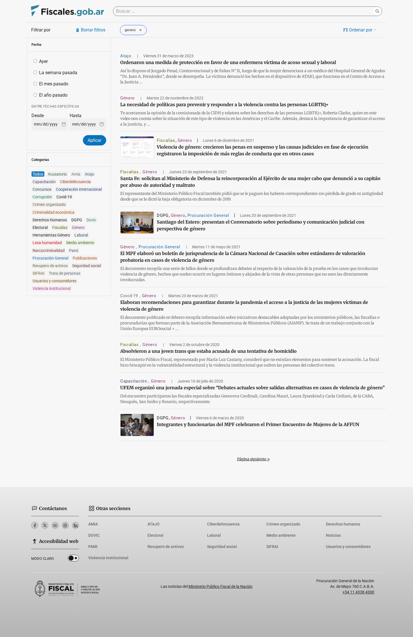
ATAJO (154, 524)
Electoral (156, 535)
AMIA (93, 524)
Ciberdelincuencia (223, 524)
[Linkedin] (75, 525)
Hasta (75, 115)
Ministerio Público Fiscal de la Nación (221, 586)
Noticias (333, 535)
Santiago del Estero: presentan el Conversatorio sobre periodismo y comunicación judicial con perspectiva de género (260, 225)
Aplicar (94, 140)
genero (130, 30)
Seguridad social (222, 546)
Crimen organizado (283, 524)
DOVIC (94, 535)
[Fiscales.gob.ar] (67, 11)
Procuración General (208, 215)
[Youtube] (55, 525)
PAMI (92, 546)
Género (128, 98)
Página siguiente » (253, 459)
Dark (73, 559)
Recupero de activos (166, 546)
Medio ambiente (281, 535)
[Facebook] (34, 525)
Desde (37, 115)
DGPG (163, 215)
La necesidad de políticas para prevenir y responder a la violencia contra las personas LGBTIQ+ (224, 104)
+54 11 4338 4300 (358, 592)
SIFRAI (272, 546)
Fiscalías (166, 140)
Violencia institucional (108, 558)
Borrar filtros (93, 30)
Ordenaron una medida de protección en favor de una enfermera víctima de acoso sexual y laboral (228, 62)
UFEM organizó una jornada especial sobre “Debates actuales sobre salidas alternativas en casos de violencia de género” (252, 387)
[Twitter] (44, 525)
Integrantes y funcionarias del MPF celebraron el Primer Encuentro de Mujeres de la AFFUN (258, 424)
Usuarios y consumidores (348, 546)
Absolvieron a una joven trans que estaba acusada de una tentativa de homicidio (208, 351)
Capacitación (134, 381)
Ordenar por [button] (360, 30)
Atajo (126, 55)
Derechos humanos (343, 524)
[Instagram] (65, 525)
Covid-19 (129, 295)
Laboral (214, 535)
